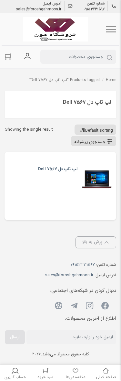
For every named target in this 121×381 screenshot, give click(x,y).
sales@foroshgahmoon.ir (38, 9)
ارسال (15, 337)
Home (111, 80)
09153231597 (94, 9)
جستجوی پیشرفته (90, 141)
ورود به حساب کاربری (27, 56)
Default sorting (99, 130)
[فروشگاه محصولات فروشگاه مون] (55, 29)
